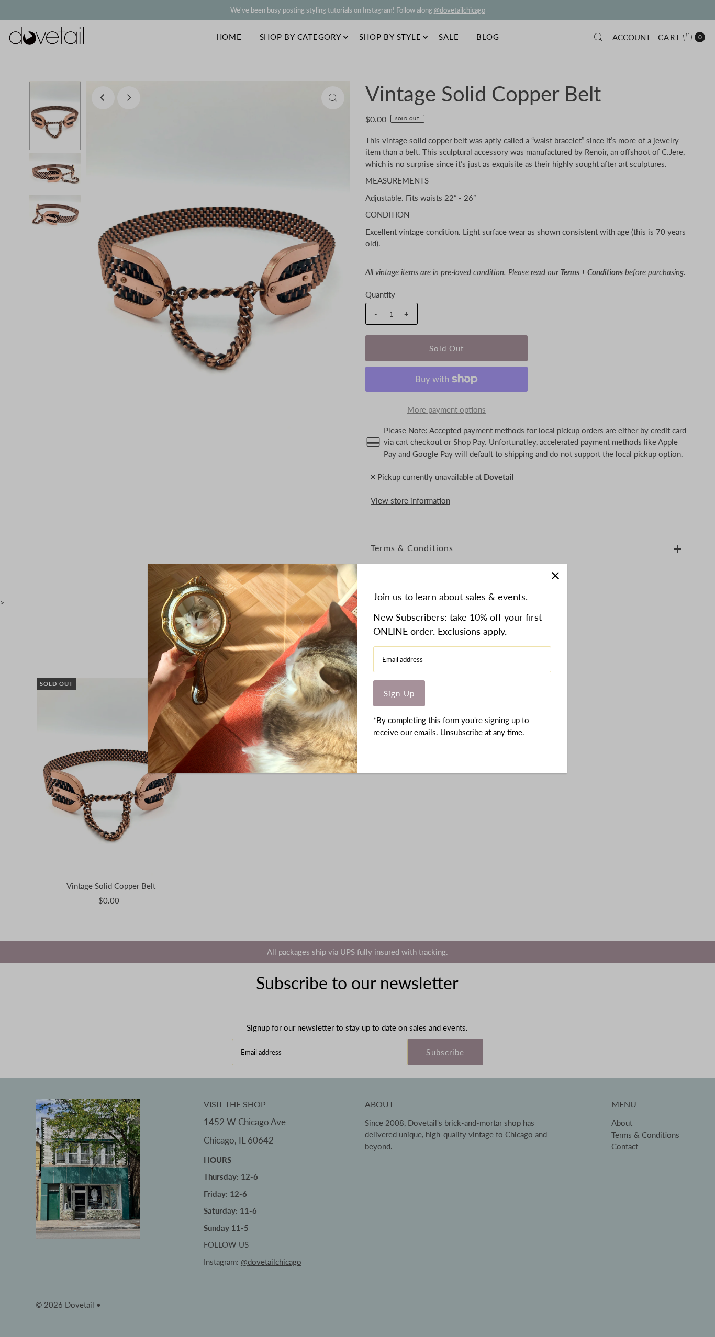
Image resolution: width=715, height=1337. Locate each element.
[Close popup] (555, 576)
